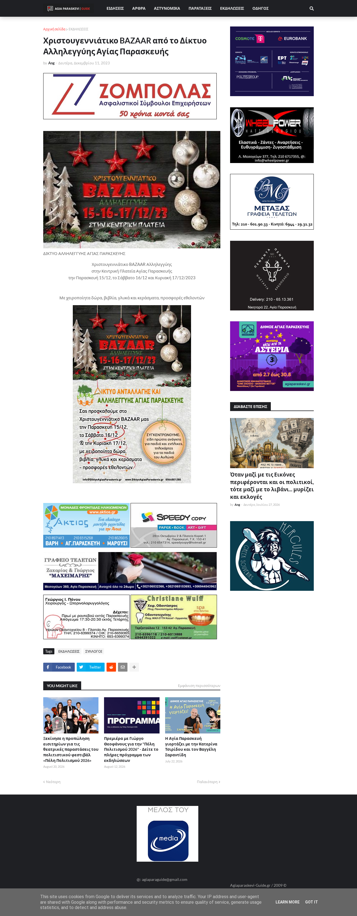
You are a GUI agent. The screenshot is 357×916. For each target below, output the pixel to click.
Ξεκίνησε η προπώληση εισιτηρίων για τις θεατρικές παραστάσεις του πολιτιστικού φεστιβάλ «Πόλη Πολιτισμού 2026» (70, 749)
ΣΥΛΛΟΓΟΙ (93, 651)
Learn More (288, 902)
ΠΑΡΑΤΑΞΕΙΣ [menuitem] (200, 8)
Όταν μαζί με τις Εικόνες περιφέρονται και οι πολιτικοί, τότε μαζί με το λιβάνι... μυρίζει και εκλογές (272, 485)
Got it (311, 902)
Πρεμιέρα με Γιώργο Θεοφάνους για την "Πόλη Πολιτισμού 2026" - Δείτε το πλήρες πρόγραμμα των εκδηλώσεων (131, 749)
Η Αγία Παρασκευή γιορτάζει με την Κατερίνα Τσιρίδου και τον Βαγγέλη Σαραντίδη (191, 746)
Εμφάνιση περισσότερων (199, 685)
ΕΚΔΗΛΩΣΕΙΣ (78, 29)
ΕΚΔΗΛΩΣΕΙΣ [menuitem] (232, 8)
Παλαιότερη (207, 781)
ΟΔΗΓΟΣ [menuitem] (260, 8)
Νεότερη (53, 781)
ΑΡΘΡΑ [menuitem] (139, 8)
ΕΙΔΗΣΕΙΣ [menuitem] (115, 8)
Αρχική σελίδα (54, 29)
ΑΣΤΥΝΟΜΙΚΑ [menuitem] (167, 8)
